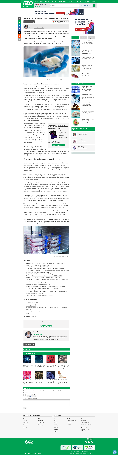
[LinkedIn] (19, 25)
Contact (69, 424)
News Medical (41, 426)
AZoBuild (25, 427)
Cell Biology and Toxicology (33, 311)
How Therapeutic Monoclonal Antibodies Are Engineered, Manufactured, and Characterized (88, 51)
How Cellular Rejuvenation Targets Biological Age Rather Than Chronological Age (88, 43)
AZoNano (25, 420)
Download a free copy (58, 145)
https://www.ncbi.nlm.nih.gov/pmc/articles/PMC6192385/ (47, 276)
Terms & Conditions (85, 422)
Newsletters (70, 422)
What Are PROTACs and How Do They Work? (88, 74)
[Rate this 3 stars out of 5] (46, 326)
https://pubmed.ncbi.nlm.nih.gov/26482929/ (37, 267)
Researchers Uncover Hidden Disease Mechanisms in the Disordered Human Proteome (87, 89)
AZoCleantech (26, 424)
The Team (69, 418)
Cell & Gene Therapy (82, 133)
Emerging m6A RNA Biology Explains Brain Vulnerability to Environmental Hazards (40, 381)
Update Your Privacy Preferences (33, 453)
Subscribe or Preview (82, 134)
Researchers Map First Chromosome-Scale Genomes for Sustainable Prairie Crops (88, 96)
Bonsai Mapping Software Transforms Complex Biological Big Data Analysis (88, 112)
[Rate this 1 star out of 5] (41, 326)
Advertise (83, 420)
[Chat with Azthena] (115, 452)
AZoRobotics (25, 422)
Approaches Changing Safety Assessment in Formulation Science (87, 67)
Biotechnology (33, 293)
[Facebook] (19, 29)
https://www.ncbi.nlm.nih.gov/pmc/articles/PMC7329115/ (41, 295)
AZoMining (40, 418)
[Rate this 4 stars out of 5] (49, 326)
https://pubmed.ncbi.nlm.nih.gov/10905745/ (56, 279)
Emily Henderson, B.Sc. (39, 27)
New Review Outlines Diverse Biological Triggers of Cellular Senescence (63, 381)
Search (82, 418)
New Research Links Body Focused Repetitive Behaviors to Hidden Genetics (88, 105)
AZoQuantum (41, 422)
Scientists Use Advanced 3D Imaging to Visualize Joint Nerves (28, 365)
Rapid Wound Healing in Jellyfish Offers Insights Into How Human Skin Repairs (40, 366)
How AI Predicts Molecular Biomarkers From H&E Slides (88, 58)
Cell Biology (80, 139)
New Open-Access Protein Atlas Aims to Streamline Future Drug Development (88, 121)
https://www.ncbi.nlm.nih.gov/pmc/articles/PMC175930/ (40, 284)
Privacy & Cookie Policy (86, 424)
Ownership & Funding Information (86, 430)
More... (28, 313)
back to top (89, 438)
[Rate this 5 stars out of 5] (51, 326)
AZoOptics (25, 426)
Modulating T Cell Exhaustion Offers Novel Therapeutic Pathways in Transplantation (28, 381)
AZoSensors (40, 420)
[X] (19, 32)
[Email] (19, 39)
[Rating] (19, 22)
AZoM (24, 418)
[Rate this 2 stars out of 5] (44, 326)
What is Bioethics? (31, 305)
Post (25, 408)
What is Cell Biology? (31, 304)
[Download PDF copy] (19, 18)
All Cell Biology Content (32, 302)
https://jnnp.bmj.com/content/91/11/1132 (37, 290)
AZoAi (39, 424)
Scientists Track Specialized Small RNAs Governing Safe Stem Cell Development (63, 366)
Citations (26, 349)
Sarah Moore (37, 334)
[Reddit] (19, 36)
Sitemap (83, 426)
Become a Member (71, 420)
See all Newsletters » (77, 153)
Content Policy (84, 427)
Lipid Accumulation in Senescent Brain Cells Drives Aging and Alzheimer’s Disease (51, 366)
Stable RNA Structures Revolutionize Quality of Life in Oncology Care (52, 381)
